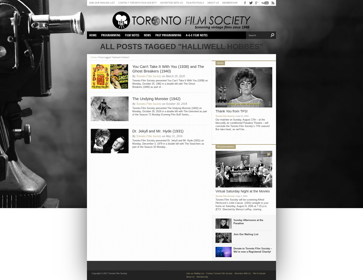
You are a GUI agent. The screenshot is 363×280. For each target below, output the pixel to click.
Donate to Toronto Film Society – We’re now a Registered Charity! (252, 250)
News (147, 35)
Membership (230, 3)
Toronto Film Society (148, 76)
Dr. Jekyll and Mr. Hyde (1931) (158, 131)
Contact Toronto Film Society (137, 3)
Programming (110, 35)
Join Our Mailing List (245, 234)
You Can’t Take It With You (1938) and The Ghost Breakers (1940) (168, 69)
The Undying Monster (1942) (156, 99)
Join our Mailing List (102, 3)
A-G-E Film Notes (197, 35)
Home (93, 35)
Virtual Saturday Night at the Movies (243, 191)
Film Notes (132, 35)
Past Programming (168, 35)
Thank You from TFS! (232, 111)
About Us (213, 3)
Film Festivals (195, 3)
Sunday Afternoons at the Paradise (248, 222)
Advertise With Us (171, 3)
